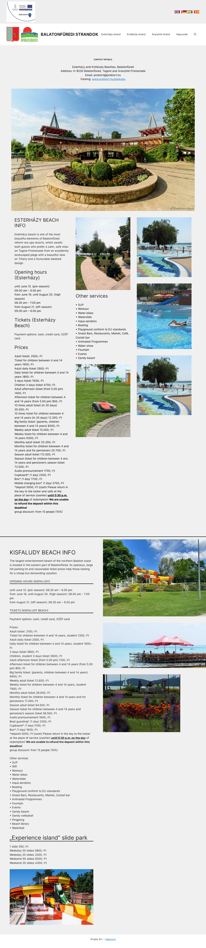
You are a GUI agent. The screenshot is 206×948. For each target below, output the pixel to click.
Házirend (110, 939)
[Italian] (193, 11)
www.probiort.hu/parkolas (109, 79)
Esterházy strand (111, 34)
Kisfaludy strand (136, 34)
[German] (185, 11)
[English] (176, 11)
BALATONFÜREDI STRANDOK (69, 34)
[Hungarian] (189, 11)
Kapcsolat (181, 34)
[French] (181, 11)
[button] (195, 34)
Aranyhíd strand (161, 34)
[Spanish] (197, 11)
